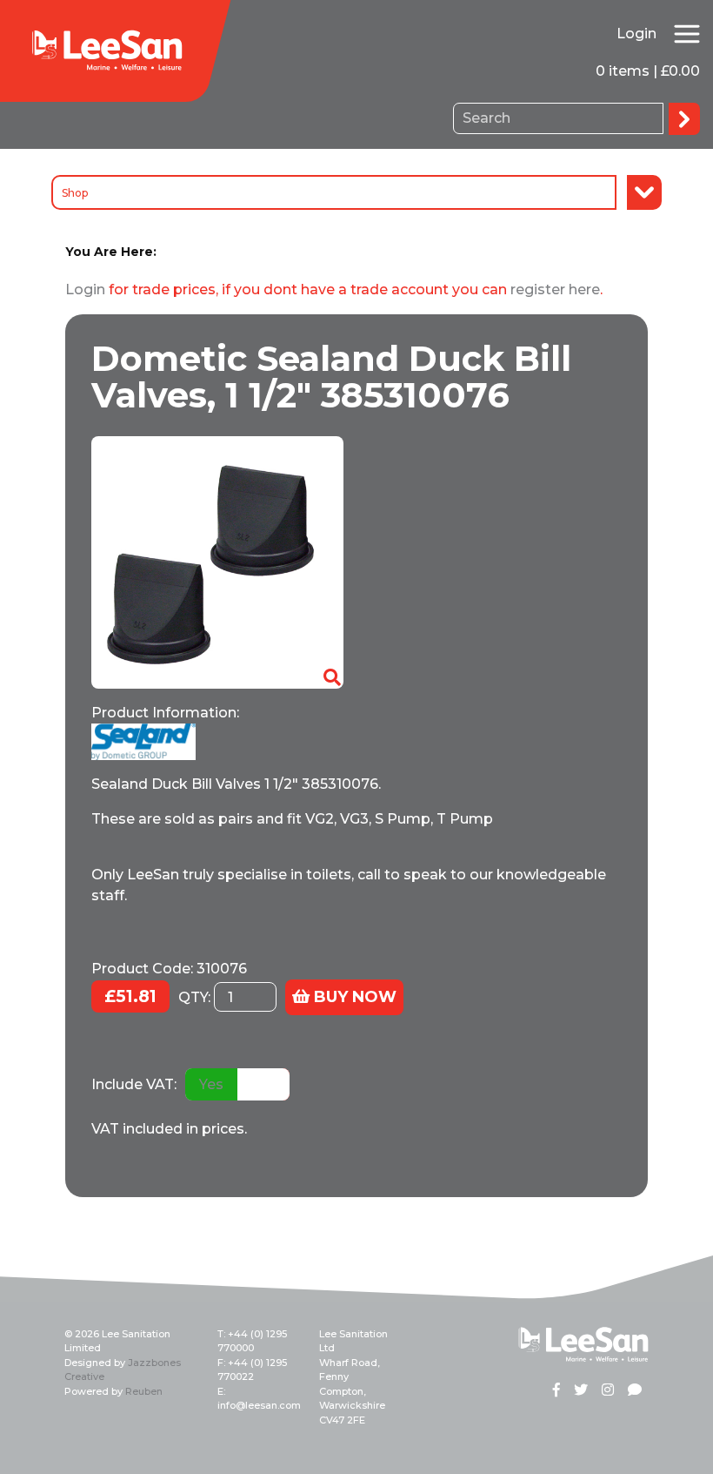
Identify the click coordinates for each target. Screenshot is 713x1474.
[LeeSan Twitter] (581, 1391)
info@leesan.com (259, 1405)
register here (555, 289)
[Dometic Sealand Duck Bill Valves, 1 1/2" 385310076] (217, 562)
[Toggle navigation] (687, 34)
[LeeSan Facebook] (556, 1391)
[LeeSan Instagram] (608, 1391)
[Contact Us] (635, 1391)
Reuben (144, 1391)
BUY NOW (353, 996)
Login (636, 33)
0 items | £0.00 (648, 71)
